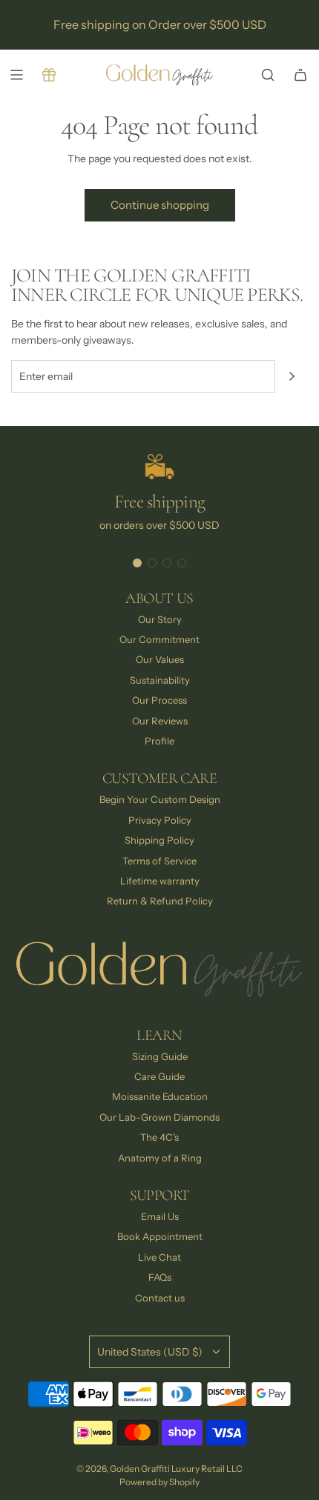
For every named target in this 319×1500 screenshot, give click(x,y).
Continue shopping (160, 205)
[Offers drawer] (49, 75)
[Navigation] (16, 75)
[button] (137, 563)
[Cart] (300, 75)
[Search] (267, 75)
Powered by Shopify (159, 1481)
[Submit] (291, 376)
